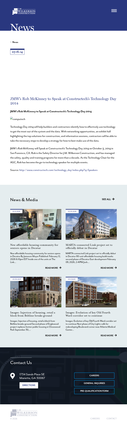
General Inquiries (94, 383)
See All (106, 199)
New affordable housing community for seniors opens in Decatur (34, 246)
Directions (28, 385)
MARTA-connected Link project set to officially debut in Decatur (89, 246)
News (15, 42)
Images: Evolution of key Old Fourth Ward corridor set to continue (88, 314)
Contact (112, 418)
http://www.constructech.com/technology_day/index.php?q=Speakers (58, 170)
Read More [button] (51, 268)
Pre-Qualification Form (94, 391)
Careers (94, 375)
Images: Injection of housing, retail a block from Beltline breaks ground (32, 314)
